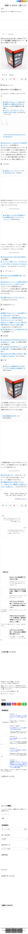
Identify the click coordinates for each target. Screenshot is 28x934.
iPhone (14, 495)
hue (26, 493)
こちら (13, 693)
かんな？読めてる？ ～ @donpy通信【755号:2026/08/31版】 (18, 728)
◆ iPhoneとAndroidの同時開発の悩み (11, 275)
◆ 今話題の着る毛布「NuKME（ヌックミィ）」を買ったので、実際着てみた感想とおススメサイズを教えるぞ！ (14, 484)
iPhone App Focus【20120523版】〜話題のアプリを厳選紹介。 (18, 591)
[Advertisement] (15, 24)
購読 (3, 818)
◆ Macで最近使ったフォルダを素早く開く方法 (14, 329)
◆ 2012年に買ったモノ (7, 475)
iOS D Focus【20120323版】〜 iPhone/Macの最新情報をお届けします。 (18, 632)
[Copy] (25, 79)
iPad (11, 495)
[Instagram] (22, 1)
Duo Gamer (21, 493)
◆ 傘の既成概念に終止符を (10, 416)
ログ (25, 495)
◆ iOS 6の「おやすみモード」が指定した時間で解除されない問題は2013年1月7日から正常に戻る (14, 104)
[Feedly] (26, 1)
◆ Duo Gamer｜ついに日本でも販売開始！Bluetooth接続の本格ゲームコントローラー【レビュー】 (14, 217)
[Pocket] (14, 79)
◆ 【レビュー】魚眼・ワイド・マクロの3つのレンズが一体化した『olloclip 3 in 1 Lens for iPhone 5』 (14, 264)
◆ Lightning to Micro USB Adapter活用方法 (13, 257)
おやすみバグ (19, 495)
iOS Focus (10, 34)
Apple (16, 493)
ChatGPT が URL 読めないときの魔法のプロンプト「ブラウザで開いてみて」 (18, 717)
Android (12, 493)
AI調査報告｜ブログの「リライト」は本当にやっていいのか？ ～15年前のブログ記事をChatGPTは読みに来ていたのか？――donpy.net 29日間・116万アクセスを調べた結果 (18, 764)
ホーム (4, 34)
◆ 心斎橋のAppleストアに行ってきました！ (13, 297)
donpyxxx (24, 499)
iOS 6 (7, 495)
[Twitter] (18, 1)
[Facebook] (20, 1)
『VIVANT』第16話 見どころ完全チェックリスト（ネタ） (18, 750)
